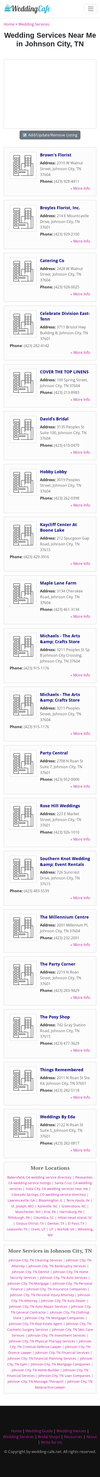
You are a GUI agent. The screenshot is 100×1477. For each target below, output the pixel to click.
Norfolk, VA (65, 1229)
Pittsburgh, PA (19, 1217)
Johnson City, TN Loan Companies (64, 1375)
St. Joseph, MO (22, 1206)
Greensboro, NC (73, 1206)
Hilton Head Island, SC (75, 1217)
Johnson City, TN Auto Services (63, 1277)
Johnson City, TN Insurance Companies (57, 1289)
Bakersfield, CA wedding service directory (39, 1177)
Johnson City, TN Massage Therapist (35, 1381)
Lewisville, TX (17, 1229)
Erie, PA (50, 1212)
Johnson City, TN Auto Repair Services (38, 1306)
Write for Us (51, 1442)
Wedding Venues (71, 1430)
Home (9, 24)
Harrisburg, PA (71, 1212)
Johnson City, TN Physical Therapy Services (42, 1341)
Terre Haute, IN (78, 1200)
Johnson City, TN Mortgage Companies (54, 1318)
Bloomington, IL (51, 1200)
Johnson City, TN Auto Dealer (63, 1300)
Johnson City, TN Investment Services (57, 1335)
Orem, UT (38, 1229)
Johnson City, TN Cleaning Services (35, 1260)
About (91, 1436)
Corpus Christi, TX (30, 1223)
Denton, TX (55, 1223)
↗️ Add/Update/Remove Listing (50, 135)
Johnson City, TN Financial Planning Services (42, 1358)
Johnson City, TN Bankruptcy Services (57, 1266)
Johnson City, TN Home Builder (35, 1370)
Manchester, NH (27, 1212)
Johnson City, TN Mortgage (28, 1283)
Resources (73, 1436)
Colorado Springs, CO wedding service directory (49, 1194)
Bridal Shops (49, 1436)
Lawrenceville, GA (21, 1200)
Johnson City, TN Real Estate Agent (35, 1324)
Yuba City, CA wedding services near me (57, 1188)
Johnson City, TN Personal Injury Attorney (42, 1295)
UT (51, 1229)
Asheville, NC (47, 1206)
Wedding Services (33, 24)
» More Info (80, 188)
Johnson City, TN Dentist (30, 1272)
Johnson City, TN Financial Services (62, 1352)
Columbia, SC (43, 1217)
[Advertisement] (50, 94)
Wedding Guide (39, 1430)
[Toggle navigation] (90, 9)
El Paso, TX (76, 1223)
